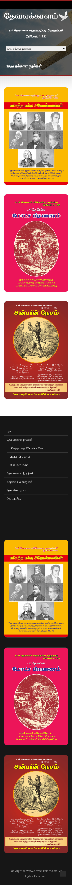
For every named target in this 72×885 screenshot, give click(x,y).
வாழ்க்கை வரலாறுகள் (19, 482)
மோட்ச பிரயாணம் (20, 456)
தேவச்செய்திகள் (17, 490)
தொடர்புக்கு (14, 498)
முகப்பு (10, 431)
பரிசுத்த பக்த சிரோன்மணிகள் (27, 448)
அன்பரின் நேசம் (19, 465)
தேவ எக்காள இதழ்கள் (20, 473)
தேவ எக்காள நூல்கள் (19, 439)
